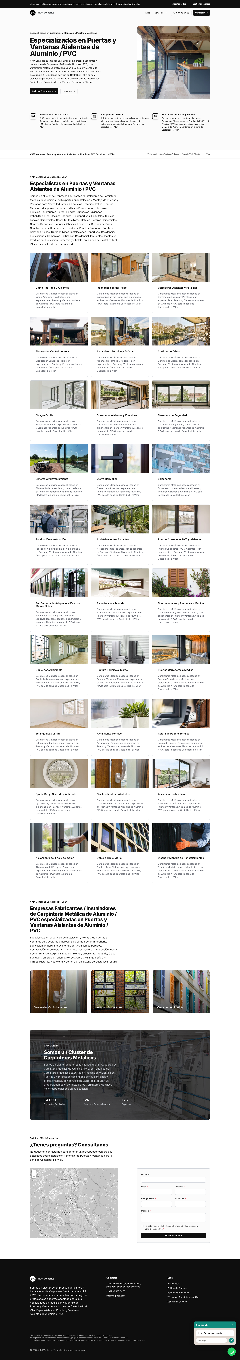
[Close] (232, 1324)
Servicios (159, 13)
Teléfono (180, 1186)
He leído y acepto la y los (171, 1227)
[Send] (231, 1340)
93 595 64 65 (182, 13)
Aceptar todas (179, 4)
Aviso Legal (173, 1283)
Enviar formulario (173, 1235)
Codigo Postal (148, 1198)
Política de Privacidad (173, 1226)
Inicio (147, 13)
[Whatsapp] (232, 1351)
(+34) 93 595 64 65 (115, 1291)
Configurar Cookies (177, 1301)
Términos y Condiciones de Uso (183, 1297)
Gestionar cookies (201, 4)
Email (144, 1186)
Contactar (200, 13)
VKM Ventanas (45, 12)
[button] (74, 1203)
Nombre (145, 1174)
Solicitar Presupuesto (42, 91)
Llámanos (67, 91)
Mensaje (146, 1211)
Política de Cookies (177, 1288)
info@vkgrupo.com (115, 1295)
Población (180, 1198)
